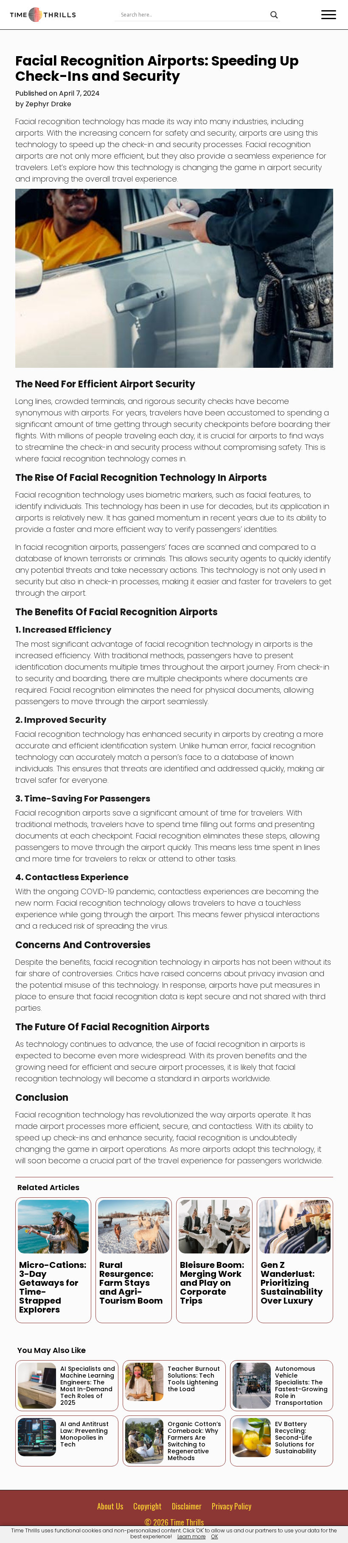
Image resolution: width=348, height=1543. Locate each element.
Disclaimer (187, 1506)
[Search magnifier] (274, 15)
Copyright (147, 1506)
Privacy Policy (231, 1506)
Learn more (191, 1536)
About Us (110, 1506)
